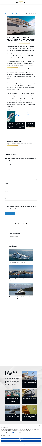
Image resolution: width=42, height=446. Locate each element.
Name (7, 183)
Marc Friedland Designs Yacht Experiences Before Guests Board (29, 416)
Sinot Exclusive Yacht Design (24, 65)
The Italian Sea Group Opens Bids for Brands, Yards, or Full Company (13, 400)
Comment (8, 164)
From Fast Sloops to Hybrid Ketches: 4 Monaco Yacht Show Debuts (29, 382)
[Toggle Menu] (40, 2)
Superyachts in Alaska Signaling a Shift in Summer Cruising (12, 416)
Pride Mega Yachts (24, 46)
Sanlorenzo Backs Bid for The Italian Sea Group (29, 399)
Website (7, 199)
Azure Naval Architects (12, 67)
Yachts (19, 141)
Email (7, 191)
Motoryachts (15, 141)
